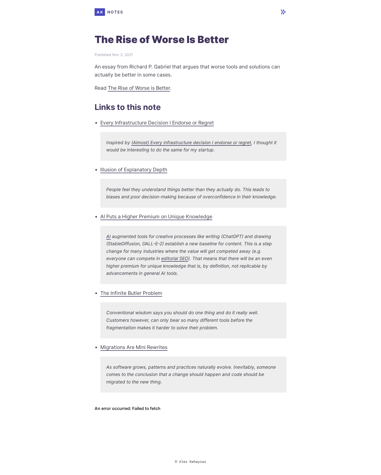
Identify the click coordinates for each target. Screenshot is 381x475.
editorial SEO (174, 258)
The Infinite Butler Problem (131, 293)
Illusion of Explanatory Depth (133, 169)
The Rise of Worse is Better (139, 88)
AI (108, 236)
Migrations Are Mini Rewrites (133, 347)
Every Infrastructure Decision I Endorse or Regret (157, 123)
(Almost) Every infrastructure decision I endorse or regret (191, 142)
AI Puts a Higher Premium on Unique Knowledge (156, 216)
